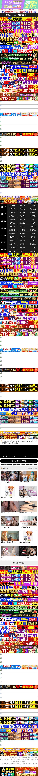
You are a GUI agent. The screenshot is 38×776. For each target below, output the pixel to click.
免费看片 (3, 249)
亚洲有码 (12, 209)
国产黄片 (12, 240)
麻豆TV (22, 233)
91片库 (12, 237)
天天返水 (33, 230)
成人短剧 (33, 247)
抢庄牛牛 (22, 226)
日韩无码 (33, 251)
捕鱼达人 (12, 226)
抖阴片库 (3, 242)
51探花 (33, 233)
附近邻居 (12, 219)
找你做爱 (33, 219)
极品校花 (12, 251)
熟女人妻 (22, 240)
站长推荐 (3, 221)
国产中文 (12, 247)
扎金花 (22, 230)
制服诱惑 (33, 244)
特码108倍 (19, 464)
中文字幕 (22, 212)
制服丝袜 (22, 216)
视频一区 (3, 207)
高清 (24, 456)
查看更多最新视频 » (19, 563)
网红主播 (22, 205)
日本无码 (33, 205)
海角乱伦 (22, 244)
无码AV (3, 235)
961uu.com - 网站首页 (16, 15)
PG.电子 (31, 464)
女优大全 (22, 237)
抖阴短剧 (22, 251)
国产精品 (12, 205)
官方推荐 (3, 228)
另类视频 (33, 216)
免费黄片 (33, 240)
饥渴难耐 (22, 219)
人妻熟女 (12, 216)
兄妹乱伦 (22, 247)
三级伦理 (12, 212)
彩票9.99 (12, 230)
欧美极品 (22, 209)
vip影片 (6, 464)
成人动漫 (33, 209)
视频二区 (3, 214)
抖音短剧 (12, 233)
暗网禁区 (12, 244)
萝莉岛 (33, 237)
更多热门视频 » (32, 468)
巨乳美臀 (33, 212)
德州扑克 (33, 226)
